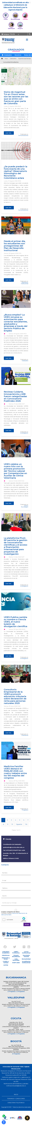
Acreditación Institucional (26, 962)
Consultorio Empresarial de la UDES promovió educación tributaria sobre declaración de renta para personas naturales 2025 (15, 696)
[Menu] (27, 40)
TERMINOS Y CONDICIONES (16, 1098)
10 (12, 824)
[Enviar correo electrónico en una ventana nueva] (16, 1086)
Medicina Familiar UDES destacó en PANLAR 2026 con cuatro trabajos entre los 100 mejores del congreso (15, 772)
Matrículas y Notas (6, 958)
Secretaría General (26, 956)
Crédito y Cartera (6, 962)
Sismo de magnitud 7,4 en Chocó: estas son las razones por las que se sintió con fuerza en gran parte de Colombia (16, 98)
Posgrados (25, 810)
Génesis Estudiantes (16, 956)
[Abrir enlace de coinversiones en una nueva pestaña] (20, 1118)
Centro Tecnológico (24, 506)
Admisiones (6, 955)
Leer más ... (8, 133)
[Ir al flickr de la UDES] (23, 947)
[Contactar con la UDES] (4, 1116)
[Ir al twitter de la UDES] (13, 947)
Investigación (24, 433)
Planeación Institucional (24, 283)
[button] (4, 1122)
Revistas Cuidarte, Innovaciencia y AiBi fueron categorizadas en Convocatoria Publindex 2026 (15, 396)
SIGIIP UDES (16, 962)
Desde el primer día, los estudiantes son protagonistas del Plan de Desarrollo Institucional (14, 246)
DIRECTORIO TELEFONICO (16, 1102)
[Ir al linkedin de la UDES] (28, 947)
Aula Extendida (16, 959)
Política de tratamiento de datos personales (14, 913)
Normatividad (26, 959)
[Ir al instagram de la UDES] (9, 945)
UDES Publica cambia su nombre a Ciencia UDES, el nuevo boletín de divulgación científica (15, 622)
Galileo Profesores (16, 952)
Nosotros (18, 55)
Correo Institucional (26, 952)
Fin (26, 824)
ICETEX (5, 965)
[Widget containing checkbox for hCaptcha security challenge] (14, 919)
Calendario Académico (5, 952)
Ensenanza (25, 735)
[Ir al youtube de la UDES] (18, 945)
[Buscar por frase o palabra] (29, 34)
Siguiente (19, 824)
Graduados (8, 55)
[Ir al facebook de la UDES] (4, 947)
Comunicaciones (23, 135)
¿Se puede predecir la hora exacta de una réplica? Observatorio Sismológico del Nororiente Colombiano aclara (15, 172)
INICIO (16, 1094)
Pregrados (12, 991)
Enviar (27, 924)
